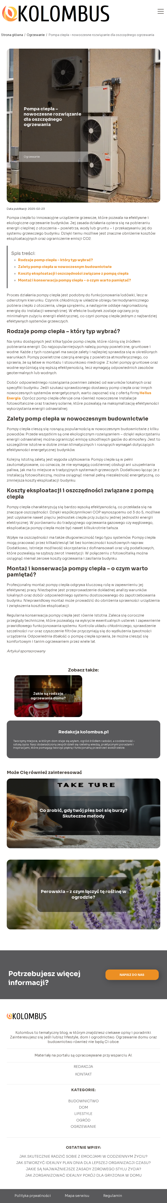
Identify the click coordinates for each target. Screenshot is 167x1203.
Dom (83, 1107)
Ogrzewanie (36, 35)
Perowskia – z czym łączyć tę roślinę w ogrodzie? (83, 894)
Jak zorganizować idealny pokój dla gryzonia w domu (83, 1175)
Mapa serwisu (77, 1195)
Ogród (83, 1120)
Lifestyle (83, 1113)
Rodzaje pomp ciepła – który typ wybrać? (55, 260)
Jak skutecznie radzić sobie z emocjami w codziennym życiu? (83, 1156)
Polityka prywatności (33, 1195)
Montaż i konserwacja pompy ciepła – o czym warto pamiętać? (74, 280)
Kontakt (83, 1074)
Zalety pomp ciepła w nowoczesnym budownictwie (65, 266)
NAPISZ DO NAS (132, 975)
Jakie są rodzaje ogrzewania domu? (48, 696)
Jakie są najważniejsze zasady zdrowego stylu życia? (83, 1169)
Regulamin (112, 1195)
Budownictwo (83, 1101)
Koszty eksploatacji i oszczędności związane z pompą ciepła (73, 273)
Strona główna (12, 35)
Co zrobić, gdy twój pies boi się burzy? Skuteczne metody (83, 813)
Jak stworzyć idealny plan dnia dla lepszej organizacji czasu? (83, 1162)
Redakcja (83, 1067)
